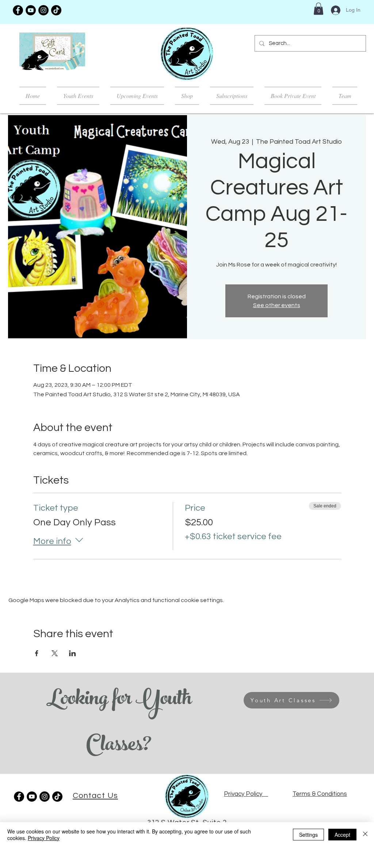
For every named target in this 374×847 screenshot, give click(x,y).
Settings (308, 834)
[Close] (365, 834)
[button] (318, 9)
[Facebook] (18, 10)
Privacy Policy (44, 838)
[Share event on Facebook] (36, 653)
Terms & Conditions (320, 794)
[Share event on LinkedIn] (72, 653)
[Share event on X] (54, 653)
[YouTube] (31, 10)
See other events (276, 305)
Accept (342, 834)
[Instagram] (43, 10)
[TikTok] (56, 10)
